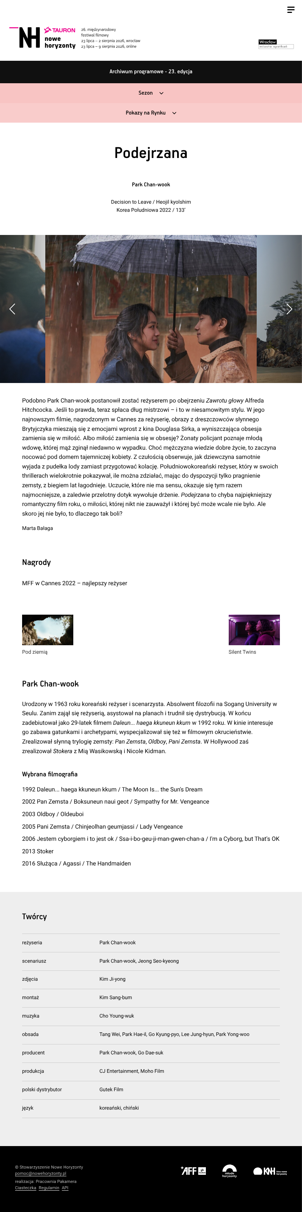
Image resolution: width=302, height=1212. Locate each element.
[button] (289, 309)
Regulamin (49, 1187)
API (65, 1187)
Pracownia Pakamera (56, 1181)
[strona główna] (83, 38)
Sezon (145, 93)
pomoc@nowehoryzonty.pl (40, 1173)
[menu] (291, 10)
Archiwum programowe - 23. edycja (151, 72)
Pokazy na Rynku (145, 113)
